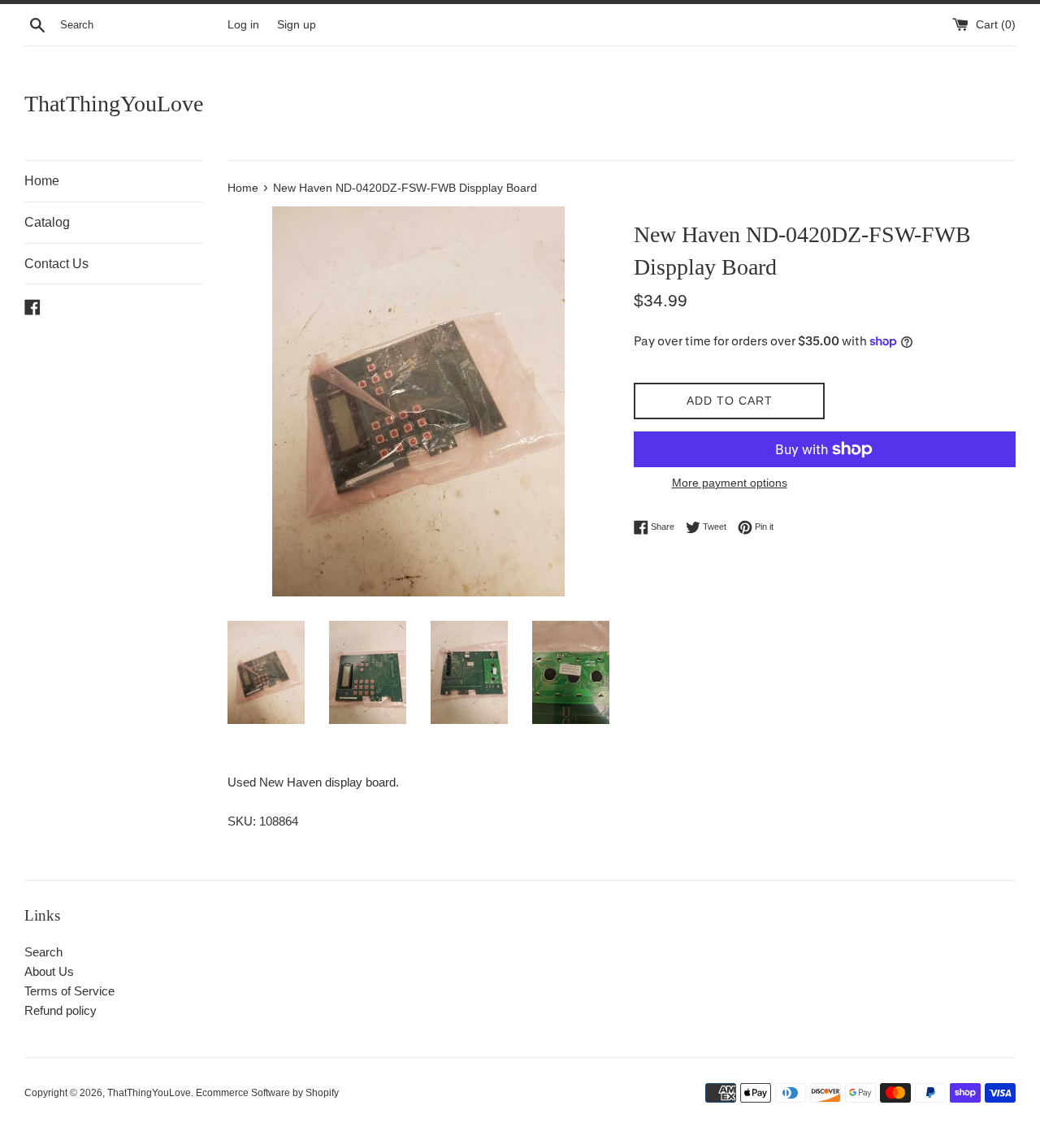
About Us (49, 971)
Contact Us (56, 264)
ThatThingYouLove (113, 103)
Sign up (296, 25)
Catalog (47, 222)
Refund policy (60, 1010)
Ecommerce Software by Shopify (267, 1093)
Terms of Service (69, 991)
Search (43, 952)
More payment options (729, 482)
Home (41, 181)
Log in (243, 25)
